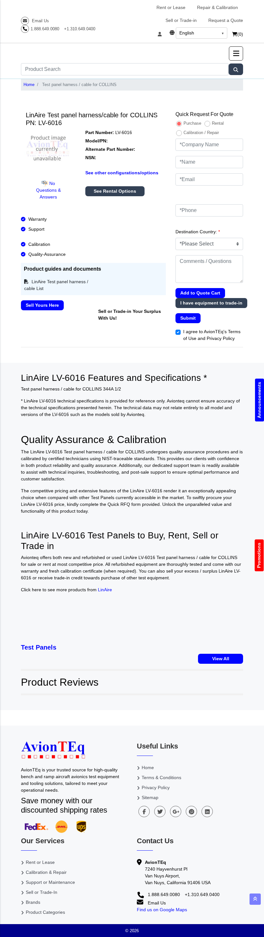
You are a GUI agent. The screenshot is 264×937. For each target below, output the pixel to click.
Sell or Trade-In (41, 892)
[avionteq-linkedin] (207, 811)
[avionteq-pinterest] (191, 811)
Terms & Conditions (161, 777)
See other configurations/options (121, 172)
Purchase (192, 123)
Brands (33, 902)
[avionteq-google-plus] (175, 811)
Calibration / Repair (201, 132)
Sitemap (150, 797)
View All (220, 658)
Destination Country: (197, 231)
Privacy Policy (156, 787)
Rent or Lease (170, 7)
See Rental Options (115, 191)
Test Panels (38, 647)
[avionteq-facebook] (144, 811)
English (186, 32)
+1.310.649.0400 (79, 28)
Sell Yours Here (42, 305)
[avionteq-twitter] (159, 811)
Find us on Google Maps (162, 909)
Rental (218, 123)
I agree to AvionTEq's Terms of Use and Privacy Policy (211, 335)
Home (29, 84)
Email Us (40, 20)
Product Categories (45, 912)
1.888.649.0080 (45, 28)
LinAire (105, 589)
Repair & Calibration (217, 7)
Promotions (259, 555)
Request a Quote (225, 20)
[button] (236, 53)
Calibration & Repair (46, 872)
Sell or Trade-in (181, 20)
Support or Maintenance (50, 882)
